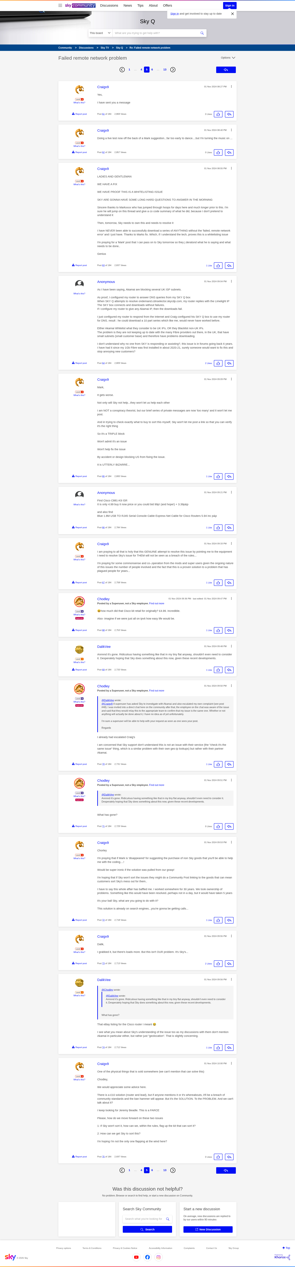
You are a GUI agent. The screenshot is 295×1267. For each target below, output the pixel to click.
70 (103, 764)
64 (103, 363)
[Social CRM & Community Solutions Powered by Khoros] (282, 1257)
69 (103, 669)
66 (103, 527)
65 (103, 476)
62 (103, 152)
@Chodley (107, 990)
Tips (140, 5)
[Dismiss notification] (232, 13)
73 (103, 963)
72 (103, 920)
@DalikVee (108, 700)
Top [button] (288, 1247)
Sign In (229, 5)
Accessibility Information (160, 1248)
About (153, 5)
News (128, 5)
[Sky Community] (80, 5)
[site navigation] (60, 5)
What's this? (79, 102)
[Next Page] (173, 70)
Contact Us (211, 1248)
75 (103, 1156)
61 (103, 114)
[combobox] (155, 33)
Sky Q (147, 21)
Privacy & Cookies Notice (125, 1248)
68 (103, 630)
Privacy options (63, 1248)
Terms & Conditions (92, 1248)
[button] (231, 86)
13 (164, 69)
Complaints (189, 1248)
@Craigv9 (107, 704)
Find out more (156, 603)
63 (103, 265)
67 (103, 582)
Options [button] (225, 57)
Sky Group (233, 1248)
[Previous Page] (122, 70)
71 (103, 826)
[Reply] (229, 114)
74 (103, 1047)
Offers (167, 5)
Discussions (109, 5)
